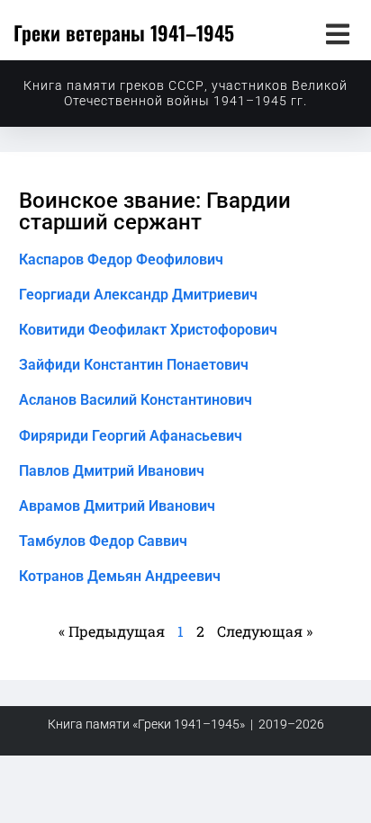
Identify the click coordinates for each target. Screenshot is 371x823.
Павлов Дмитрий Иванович (111, 470)
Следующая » (264, 631)
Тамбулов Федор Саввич (103, 541)
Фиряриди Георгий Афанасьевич (130, 435)
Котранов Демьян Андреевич (120, 576)
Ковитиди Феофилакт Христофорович (148, 329)
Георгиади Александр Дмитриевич (138, 294)
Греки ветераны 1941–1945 (124, 32)
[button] (337, 33)
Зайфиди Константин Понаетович (134, 364)
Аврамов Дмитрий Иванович (117, 505)
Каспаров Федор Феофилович (121, 259)
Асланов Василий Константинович (135, 399)
